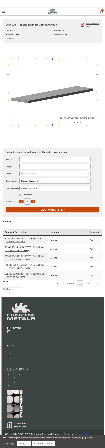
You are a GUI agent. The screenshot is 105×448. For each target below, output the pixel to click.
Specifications (12, 181)
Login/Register (52, 209)
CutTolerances (12, 188)
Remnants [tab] (8, 221)
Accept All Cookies (43, 443)
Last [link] (97, 283)
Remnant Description (16, 232)
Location (54, 232)
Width (9, 159)
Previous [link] (70, 283)
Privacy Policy (82, 434)
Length (9, 166)
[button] (55, 181)
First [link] (59, 283)
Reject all (24, 443)
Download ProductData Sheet (92, 25)
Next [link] (88, 283)
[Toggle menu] (4, 11)
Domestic (27, 194)
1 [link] (80, 283)
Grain (8, 173)
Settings (9, 443)
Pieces (9, 201)
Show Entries (6, 285)
